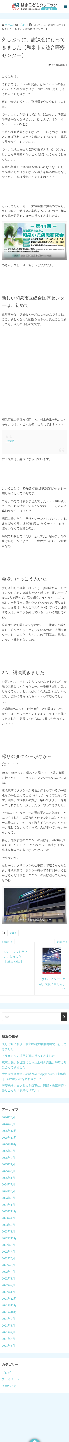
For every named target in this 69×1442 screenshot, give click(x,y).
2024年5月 (8, 1197)
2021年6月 (8, 1338)
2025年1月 (8, 1177)
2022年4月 (8, 1271)
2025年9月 (8, 1150)
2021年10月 (9, 1312)
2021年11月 (9, 1305)
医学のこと (9, 1386)
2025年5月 (8, 1171)
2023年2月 (8, 1224)
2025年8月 (8, 1157)
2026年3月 (8, 1124)
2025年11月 (9, 1137)
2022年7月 (8, 1251)
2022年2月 (8, 1285)
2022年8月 (8, 1245)
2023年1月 (8, 1231)
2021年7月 (8, 1332)
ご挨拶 (10, 441)
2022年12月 (9, 1238)
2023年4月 (8, 1218)
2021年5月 (8, 1345)
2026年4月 (8, 1117)
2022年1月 (8, 1292)
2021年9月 (8, 1318)
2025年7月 (8, 1164)
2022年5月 (8, 1265)
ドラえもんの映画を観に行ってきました (28, 1055)
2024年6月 (8, 1191)
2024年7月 (8, 1184)
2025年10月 (9, 1144)
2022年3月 (8, 1278)
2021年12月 (9, 1298)
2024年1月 (8, 1204)
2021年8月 (8, 1325)
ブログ (13, 933)
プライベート (11, 1379)
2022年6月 (8, 1258)
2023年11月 (9, 1211)
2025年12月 (9, 1130)
